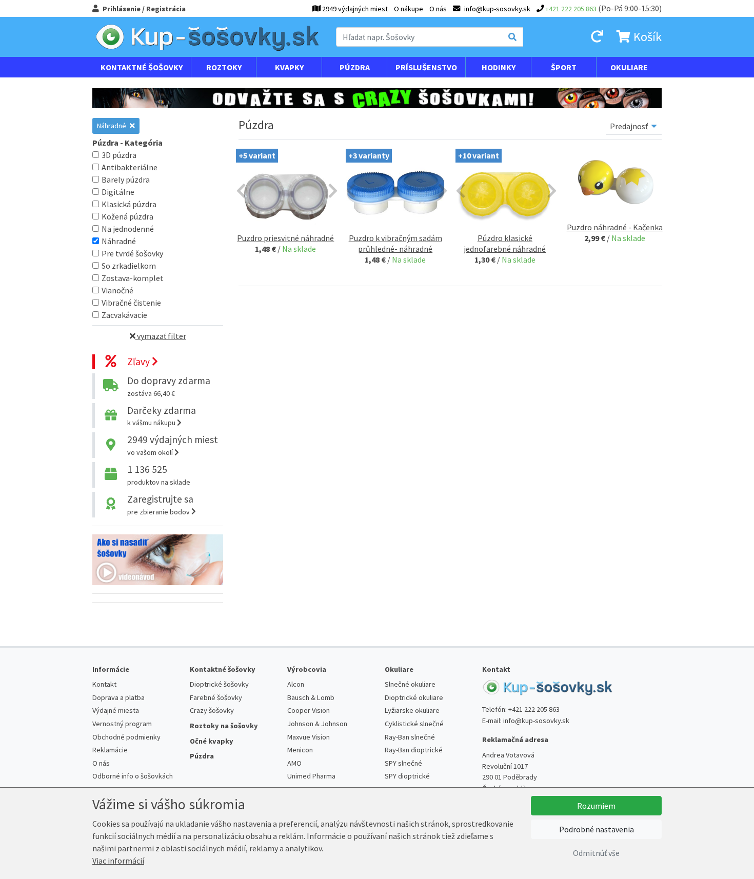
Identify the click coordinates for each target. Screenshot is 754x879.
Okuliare (629, 67)
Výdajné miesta (115, 710)
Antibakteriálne (129, 167)
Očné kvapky (211, 741)
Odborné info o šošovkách (132, 776)
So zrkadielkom (129, 266)
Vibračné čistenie (131, 302)
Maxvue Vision (308, 737)
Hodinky (498, 67)
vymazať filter (160, 336)
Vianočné (117, 290)
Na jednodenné (128, 229)
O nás (438, 8)
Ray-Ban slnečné (410, 737)
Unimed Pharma (311, 776)
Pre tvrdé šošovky (132, 253)
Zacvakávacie (124, 315)
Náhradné (112, 125)
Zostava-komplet (133, 278)
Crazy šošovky (212, 710)
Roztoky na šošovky (224, 725)
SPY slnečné (403, 763)
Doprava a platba (118, 697)
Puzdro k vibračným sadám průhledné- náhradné (395, 243)
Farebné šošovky (216, 697)
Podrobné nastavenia (596, 829)
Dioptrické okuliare (414, 697)
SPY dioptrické (407, 776)
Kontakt (104, 684)
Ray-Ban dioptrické (414, 749)
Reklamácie (110, 749)
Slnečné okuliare (410, 684)
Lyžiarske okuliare (412, 710)
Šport (564, 67)
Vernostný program (122, 723)
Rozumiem (596, 806)
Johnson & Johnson (317, 723)
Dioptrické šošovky (219, 684)
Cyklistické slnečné (414, 723)
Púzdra (355, 67)
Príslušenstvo (426, 67)
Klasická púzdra (129, 204)
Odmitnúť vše (596, 853)
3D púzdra (119, 155)
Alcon (295, 684)
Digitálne (118, 192)
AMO (294, 763)
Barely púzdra (126, 179)
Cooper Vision (308, 710)
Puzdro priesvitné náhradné (285, 238)
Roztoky (224, 67)
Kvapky (289, 67)
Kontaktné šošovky (142, 67)
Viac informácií (118, 860)
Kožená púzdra (127, 216)
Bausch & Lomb (310, 697)
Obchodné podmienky (126, 737)
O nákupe (408, 8)
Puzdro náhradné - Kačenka (615, 227)
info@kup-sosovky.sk (536, 720)
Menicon (300, 749)
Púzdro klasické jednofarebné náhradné (505, 243)
